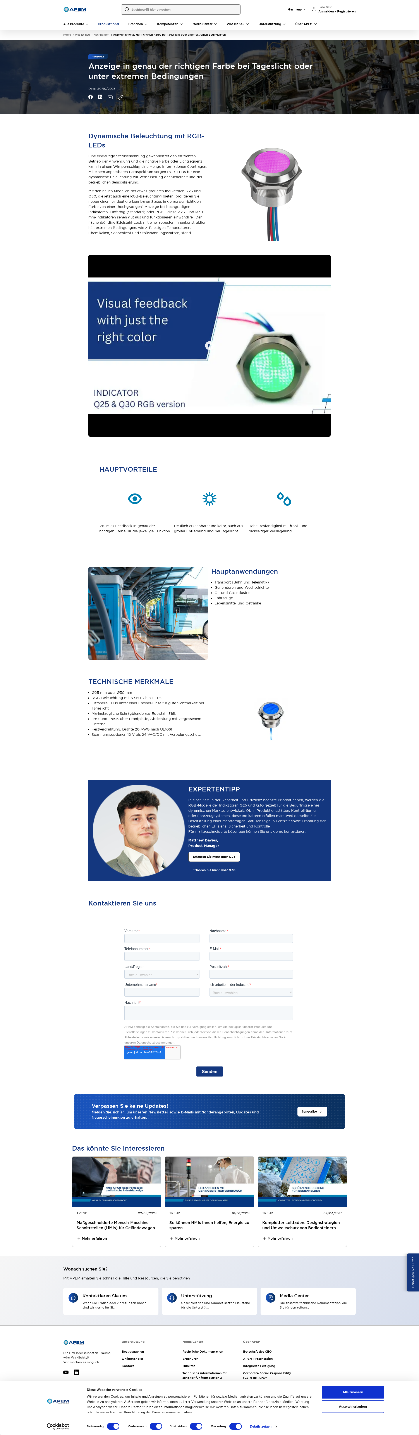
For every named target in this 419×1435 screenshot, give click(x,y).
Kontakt (128, 1366)
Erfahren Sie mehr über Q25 (214, 857)
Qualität (188, 1366)
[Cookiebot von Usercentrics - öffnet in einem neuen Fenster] (58, 1426)
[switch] (156, 1426)
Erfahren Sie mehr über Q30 (214, 870)
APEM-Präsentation (258, 1359)
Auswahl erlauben (353, 1406)
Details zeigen (260, 1426)
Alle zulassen (353, 1392)
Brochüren (190, 1359)
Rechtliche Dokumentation (202, 1352)
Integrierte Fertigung (259, 1366)
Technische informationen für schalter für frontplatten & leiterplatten (204, 1377)
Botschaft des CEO (257, 1352)
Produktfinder (108, 24)
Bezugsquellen (133, 1352)
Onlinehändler (132, 1359)
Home (67, 34)
